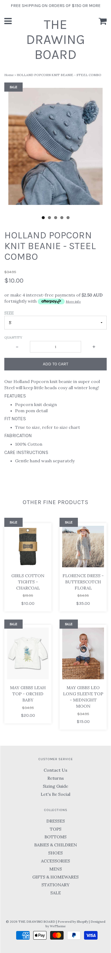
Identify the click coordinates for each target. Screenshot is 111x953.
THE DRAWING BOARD (55, 39)
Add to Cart (55, 363)
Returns (55, 778)
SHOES (55, 853)
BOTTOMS (55, 836)
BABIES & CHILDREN (55, 844)
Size (9, 313)
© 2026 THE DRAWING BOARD (30, 922)
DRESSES (55, 821)
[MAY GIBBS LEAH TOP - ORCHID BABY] (28, 654)
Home (9, 75)
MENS (55, 869)
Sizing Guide (55, 786)
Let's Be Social (55, 794)
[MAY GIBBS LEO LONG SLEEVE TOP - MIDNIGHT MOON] (83, 654)
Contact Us (55, 770)
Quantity (13, 337)
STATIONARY (55, 884)
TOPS (55, 829)
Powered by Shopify (73, 922)
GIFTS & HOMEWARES (55, 877)
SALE (55, 892)
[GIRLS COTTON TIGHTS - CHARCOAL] (28, 546)
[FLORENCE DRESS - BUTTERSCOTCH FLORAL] (83, 546)
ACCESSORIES (55, 861)
